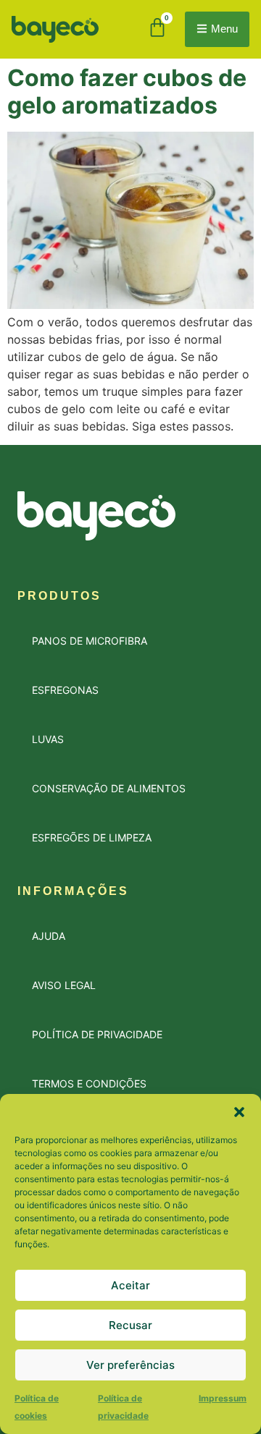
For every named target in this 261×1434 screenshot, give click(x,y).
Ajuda (48, 936)
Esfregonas (65, 690)
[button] (239, 1112)
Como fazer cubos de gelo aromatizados (126, 91)
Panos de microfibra (89, 641)
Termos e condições (89, 1083)
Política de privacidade (97, 1034)
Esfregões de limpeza (92, 837)
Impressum (222, 1398)
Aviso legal (64, 985)
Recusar (130, 1325)
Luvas (48, 739)
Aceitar (130, 1285)
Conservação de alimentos (109, 788)
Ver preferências (130, 1365)
